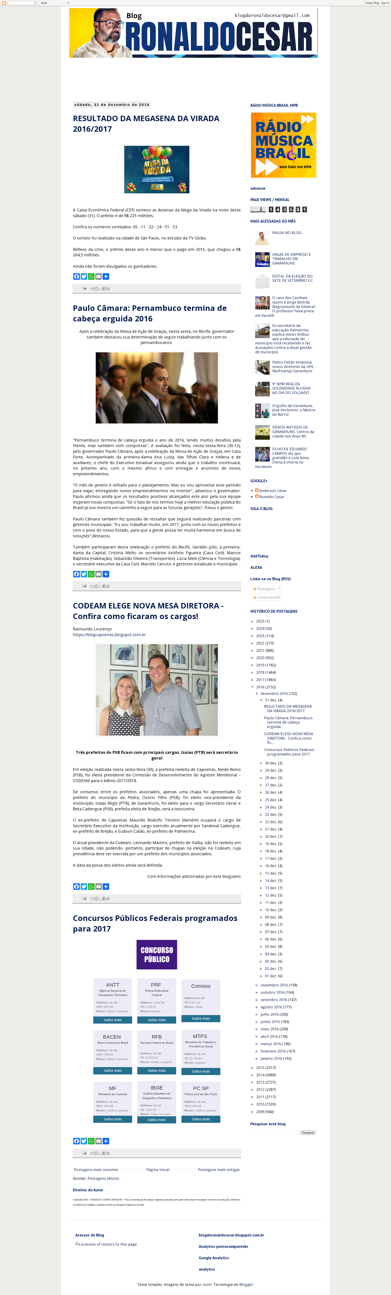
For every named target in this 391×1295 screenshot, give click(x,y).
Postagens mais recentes (96, 1169)
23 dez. (271, 814)
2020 (260, 657)
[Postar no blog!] (96, 288)
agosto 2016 (272, 1006)
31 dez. (271, 700)
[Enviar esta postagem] (84, 288)
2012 (260, 1089)
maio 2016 (270, 1028)
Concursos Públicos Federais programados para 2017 (289, 751)
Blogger (246, 1284)
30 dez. (271, 763)
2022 (260, 643)
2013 (260, 1082)
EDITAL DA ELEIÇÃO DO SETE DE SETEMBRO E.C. (293, 278)
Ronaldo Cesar (271, 497)
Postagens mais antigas (219, 1169)
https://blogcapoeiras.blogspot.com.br (109, 634)
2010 (260, 1104)
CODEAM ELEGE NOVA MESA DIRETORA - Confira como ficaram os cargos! (148, 610)
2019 (260, 665)
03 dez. (271, 961)
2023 (260, 635)
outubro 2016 (273, 992)
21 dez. (271, 829)
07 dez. (271, 931)
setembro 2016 (274, 999)
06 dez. (271, 939)
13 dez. (271, 887)
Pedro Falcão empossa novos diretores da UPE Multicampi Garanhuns (292, 366)
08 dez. (271, 924)
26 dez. (271, 792)
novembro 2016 (275, 985)
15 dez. (271, 873)
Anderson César (273, 491)
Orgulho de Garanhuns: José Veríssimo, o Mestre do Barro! (293, 410)
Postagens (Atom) (103, 1178)
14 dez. (271, 880)
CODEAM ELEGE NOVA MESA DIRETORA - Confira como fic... (288, 738)
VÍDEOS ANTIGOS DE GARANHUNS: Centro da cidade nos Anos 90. (293, 431)
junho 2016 (271, 1021)
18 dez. (271, 851)
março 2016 (271, 1043)
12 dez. (271, 895)
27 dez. (271, 784)
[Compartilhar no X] (100, 288)
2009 (260, 1111)
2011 (260, 1096)
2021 (260, 650)
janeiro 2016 (272, 1058)
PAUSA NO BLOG (287, 232)
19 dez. (271, 843)
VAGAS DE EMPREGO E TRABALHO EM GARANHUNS (291, 259)
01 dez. (271, 975)
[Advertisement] (172, 79)
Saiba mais (113, 1020)
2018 (260, 672)
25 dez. (271, 799)
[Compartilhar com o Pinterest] (108, 288)
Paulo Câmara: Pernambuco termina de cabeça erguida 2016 (150, 313)
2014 (260, 1074)
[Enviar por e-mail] (92, 288)
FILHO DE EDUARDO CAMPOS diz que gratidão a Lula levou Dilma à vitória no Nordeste (282, 457)
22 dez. (271, 821)
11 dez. (271, 902)
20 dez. (271, 836)
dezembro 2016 (275, 693)
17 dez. (271, 858)
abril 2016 (270, 1036)
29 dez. (271, 770)
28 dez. (271, 777)
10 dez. (271, 909)
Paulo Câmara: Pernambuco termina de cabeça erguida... (288, 722)
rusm (207, 1284)
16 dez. (271, 865)
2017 (260, 679)
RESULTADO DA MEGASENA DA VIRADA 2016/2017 (288, 708)
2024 (260, 628)
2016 (260, 686)
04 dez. (271, 953)
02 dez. (271, 968)
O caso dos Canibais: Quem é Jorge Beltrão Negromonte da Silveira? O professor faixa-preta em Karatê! (285, 306)
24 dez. (271, 807)
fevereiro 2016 (274, 1051)
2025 (260, 621)
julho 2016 (270, 1014)
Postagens (265, 588)
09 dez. (271, 917)
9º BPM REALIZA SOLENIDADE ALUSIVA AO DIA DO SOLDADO (291, 388)
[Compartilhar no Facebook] (104, 288)
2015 (260, 1067)
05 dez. (271, 946)
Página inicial (157, 1169)
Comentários (267, 597)
